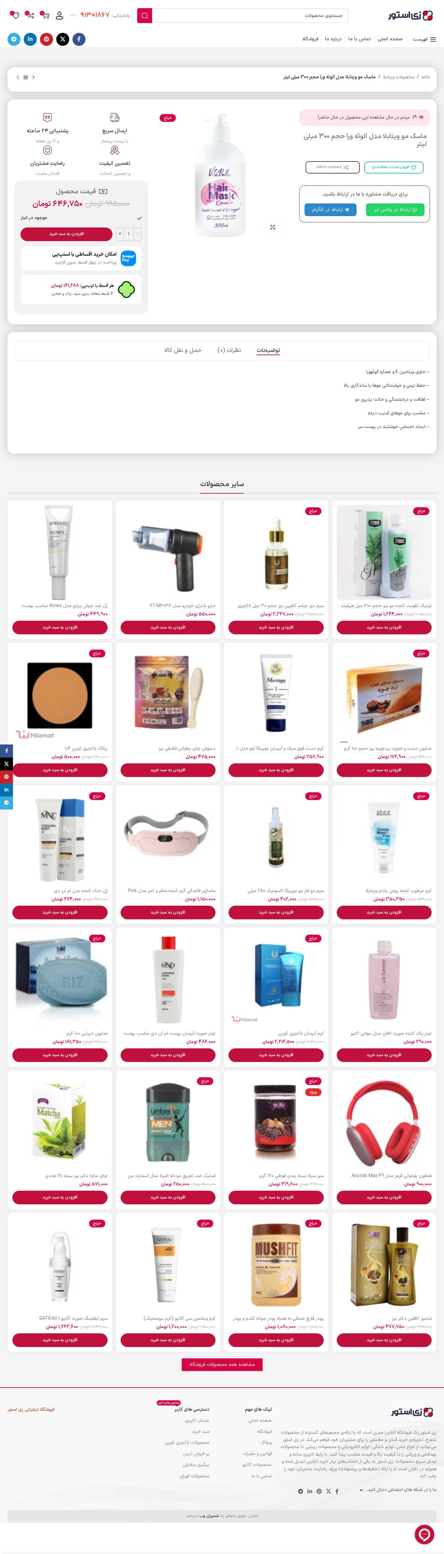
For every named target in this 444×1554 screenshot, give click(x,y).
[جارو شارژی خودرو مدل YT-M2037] (168, 552)
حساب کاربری (197, 1420)
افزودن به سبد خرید (66, 234)
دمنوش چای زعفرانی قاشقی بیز (187, 748)
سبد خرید (200, 1431)
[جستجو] (144, 15)
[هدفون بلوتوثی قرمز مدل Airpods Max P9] (384, 1122)
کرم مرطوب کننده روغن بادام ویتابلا (399, 890)
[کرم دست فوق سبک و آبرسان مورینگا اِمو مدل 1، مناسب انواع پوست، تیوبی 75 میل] (276, 695)
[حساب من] (59, 15)
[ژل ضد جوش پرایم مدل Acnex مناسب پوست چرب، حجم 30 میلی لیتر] (60, 552)
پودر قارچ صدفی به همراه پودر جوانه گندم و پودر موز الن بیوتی (278, 1321)
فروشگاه (264, 1431)
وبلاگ (266, 1442)
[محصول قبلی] (33, 78)
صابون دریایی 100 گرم (87, 1033)
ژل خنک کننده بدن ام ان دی (81, 890)
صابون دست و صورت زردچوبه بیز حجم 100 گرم (388, 748)
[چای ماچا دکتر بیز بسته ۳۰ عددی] (60, 1122)
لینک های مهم (258, 1409)
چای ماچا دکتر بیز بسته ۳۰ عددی (76, 1175)
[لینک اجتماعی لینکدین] (30, 39)
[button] (384, 627)
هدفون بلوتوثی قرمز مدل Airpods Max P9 (391, 1175)
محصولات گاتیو (257, 1464)
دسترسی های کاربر (183, 1408)
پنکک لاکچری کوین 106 (86, 748)
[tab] (268, 350)
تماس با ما (261, 1476)
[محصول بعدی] (18, 78)
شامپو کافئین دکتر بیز (412, 1318)
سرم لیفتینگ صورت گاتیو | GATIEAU (73, 1318)
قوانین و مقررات (257, 1453)
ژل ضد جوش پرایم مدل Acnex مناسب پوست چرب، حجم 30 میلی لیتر (65, 609)
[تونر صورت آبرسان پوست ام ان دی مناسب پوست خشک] (168, 980)
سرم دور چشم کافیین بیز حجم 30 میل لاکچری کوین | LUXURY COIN (281, 609)
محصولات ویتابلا (398, 77)
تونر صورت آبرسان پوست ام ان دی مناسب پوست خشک (169, 1036)
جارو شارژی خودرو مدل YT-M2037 (182, 605)
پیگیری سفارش (195, 1464)
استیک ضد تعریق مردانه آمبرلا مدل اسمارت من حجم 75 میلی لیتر (171, 1179)
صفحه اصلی (260, 1420)
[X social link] (62, 39)
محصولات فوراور (194, 1476)
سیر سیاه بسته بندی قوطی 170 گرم (291, 1175)
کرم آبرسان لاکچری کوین (301, 1033)
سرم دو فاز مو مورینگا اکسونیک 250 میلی (286, 890)
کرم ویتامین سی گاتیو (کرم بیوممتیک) (179, 1318)
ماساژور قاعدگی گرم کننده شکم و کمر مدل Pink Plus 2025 (171, 894)
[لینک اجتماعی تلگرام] (13, 39)
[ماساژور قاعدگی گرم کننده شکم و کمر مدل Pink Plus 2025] (168, 837)
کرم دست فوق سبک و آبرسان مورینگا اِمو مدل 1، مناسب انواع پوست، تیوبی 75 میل (279, 751)
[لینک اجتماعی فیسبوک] (78, 39)
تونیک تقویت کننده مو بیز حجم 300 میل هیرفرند (386, 605)
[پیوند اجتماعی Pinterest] (46, 39)
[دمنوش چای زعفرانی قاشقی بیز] (168, 695)
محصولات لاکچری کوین (187, 1442)
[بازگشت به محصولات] (26, 78)
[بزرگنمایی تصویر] (273, 227)
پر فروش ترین (196, 1453)
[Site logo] (411, 15)
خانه (426, 77)
